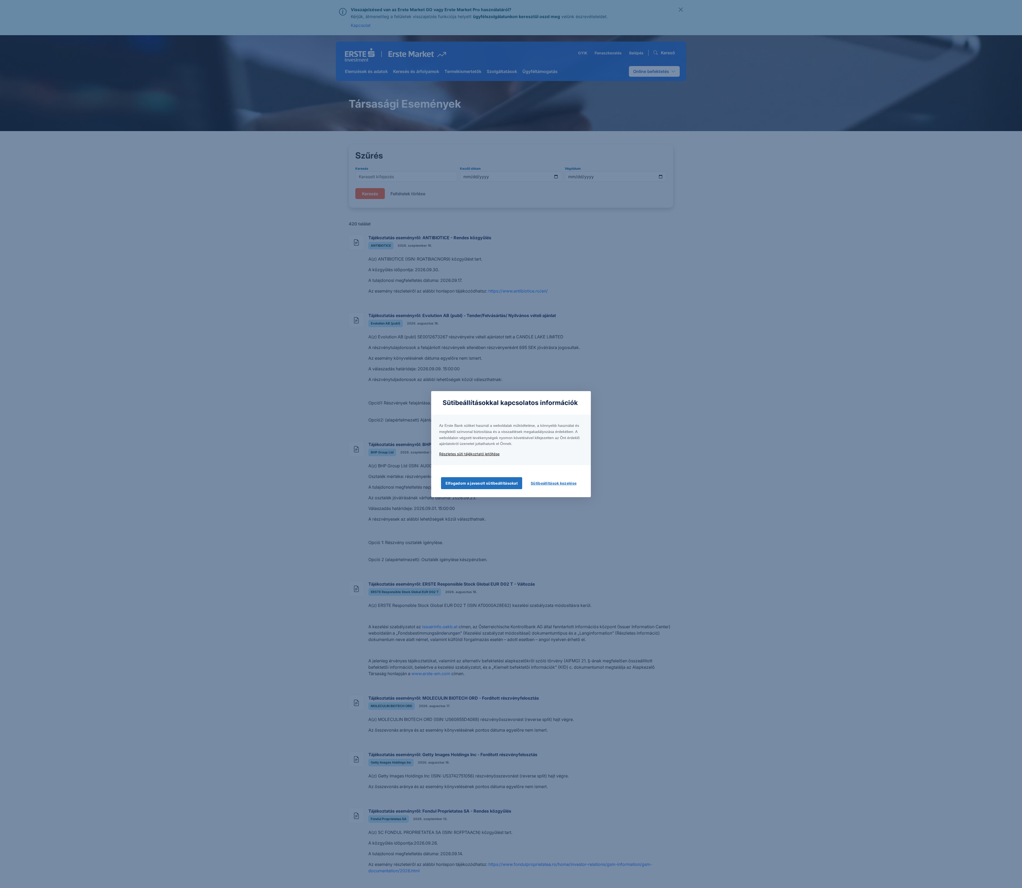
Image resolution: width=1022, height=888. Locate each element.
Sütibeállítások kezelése (553, 483)
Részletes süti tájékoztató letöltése (469, 454)
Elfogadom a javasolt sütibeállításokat (482, 483)
